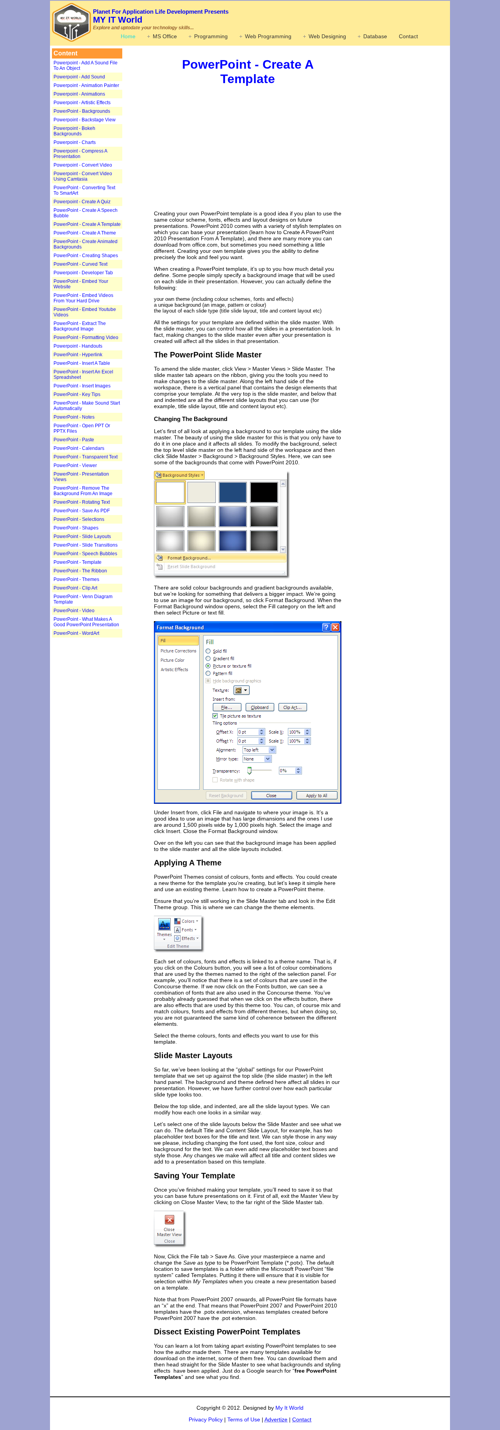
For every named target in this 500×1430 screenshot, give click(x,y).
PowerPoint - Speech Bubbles (85, 553)
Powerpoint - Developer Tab (83, 272)
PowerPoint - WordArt (76, 633)
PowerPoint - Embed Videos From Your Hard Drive (83, 298)
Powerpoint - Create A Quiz (82, 201)
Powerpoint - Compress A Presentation (80, 153)
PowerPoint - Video (74, 610)
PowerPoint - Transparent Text (86, 457)
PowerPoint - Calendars (79, 448)
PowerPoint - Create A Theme (85, 233)
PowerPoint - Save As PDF (82, 510)
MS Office (165, 36)
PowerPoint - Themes (76, 579)
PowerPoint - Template (78, 562)
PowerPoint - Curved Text (80, 264)
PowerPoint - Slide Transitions (86, 545)
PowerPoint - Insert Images (82, 386)
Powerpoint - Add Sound (79, 77)
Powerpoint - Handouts (78, 346)
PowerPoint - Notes (74, 417)
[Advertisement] (101, 761)
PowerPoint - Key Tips (77, 394)
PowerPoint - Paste (74, 439)
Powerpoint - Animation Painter (86, 85)
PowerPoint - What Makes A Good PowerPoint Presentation (86, 621)
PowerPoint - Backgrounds (82, 111)
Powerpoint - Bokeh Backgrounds (74, 131)
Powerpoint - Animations (79, 94)
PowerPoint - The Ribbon (80, 571)
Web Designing (327, 36)
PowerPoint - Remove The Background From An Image (83, 490)
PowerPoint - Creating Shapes (86, 255)
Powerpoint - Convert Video (83, 165)
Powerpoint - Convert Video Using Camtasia (83, 176)
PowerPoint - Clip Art (75, 588)
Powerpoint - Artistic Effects (82, 102)
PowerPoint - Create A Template (87, 224)
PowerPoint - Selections (79, 519)
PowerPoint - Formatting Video (86, 337)
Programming (211, 36)
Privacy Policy (206, 1419)
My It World (289, 1408)
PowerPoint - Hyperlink (78, 354)
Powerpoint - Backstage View (85, 120)
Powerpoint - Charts (75, 142)
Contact (408, 36)
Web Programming (268, 36)
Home (128, 36)
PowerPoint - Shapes (76, 528)
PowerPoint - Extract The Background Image (80, 326)
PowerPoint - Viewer (75, 465)
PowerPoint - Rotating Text (82, 502)
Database (375, 36)
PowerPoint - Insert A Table (82, 363)
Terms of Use (243, 1419)
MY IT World (161, 16)
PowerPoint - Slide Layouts (82, 536)
